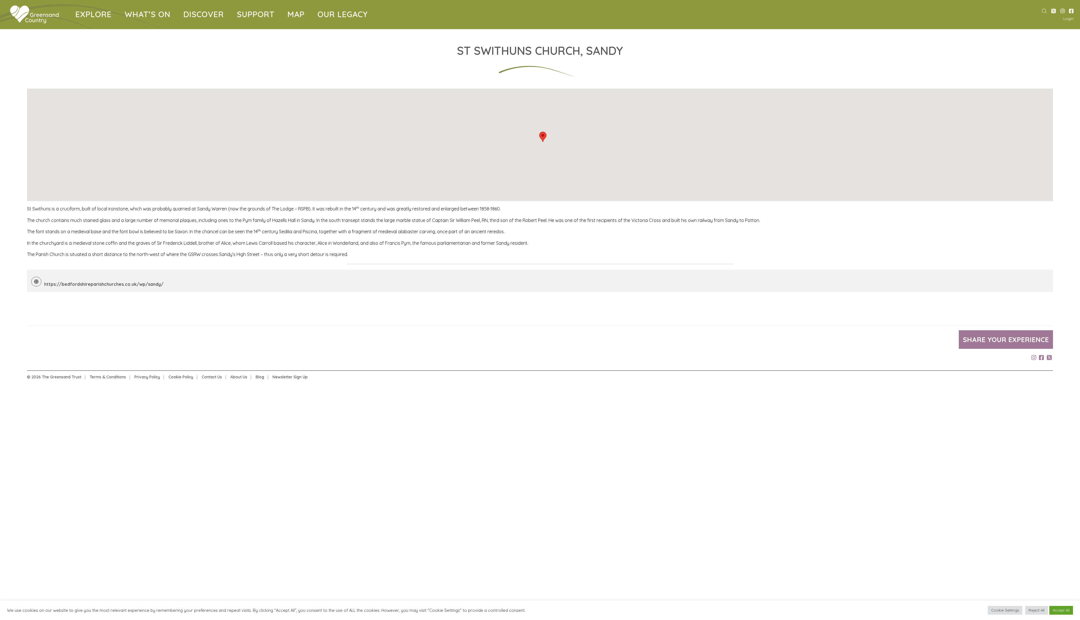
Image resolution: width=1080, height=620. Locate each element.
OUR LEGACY (343, 15)
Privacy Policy (147, 376)
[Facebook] (1071, 11)
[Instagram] (1062, 11)
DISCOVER (205, 15)
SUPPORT (258, 15)
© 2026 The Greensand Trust (54, 376)
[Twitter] (1053, 11)
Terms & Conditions (108, 376)
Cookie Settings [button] (1005, 610)
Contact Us (212, 376)
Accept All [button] (1061, 610)
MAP (298, 15)
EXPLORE (95, 15)
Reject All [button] (1037, 610)
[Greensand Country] (34, 14)
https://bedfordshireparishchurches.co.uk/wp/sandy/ (103, 284)
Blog (260, 376)
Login (1068, 18)
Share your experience (1006, 339)
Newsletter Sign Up (290, 376)
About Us (238, 376)
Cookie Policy (180, 376)
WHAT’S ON (150, 15)
